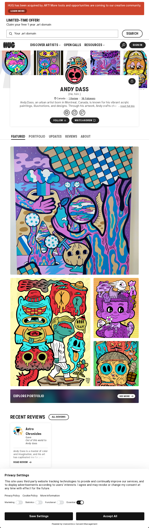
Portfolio (37, 136)
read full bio (127, 106)
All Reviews (59, 417)
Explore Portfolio (28, 396)
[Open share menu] (132, 81)
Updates (55, 136)
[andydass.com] (67, 113)
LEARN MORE (17, 11)
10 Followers (88, 98)
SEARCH (132, 33)
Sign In (137, 45)
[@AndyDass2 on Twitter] (82, 113)
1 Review (73, 98)
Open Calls (72, 45)
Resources (93, 45)
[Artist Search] (123, 45)
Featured (18, 136)
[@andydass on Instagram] (74, 113)
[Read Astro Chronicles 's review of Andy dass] (30, 445)
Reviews (71, 136)
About (86, 136)
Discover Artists (44, 45)
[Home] (9, 45)
